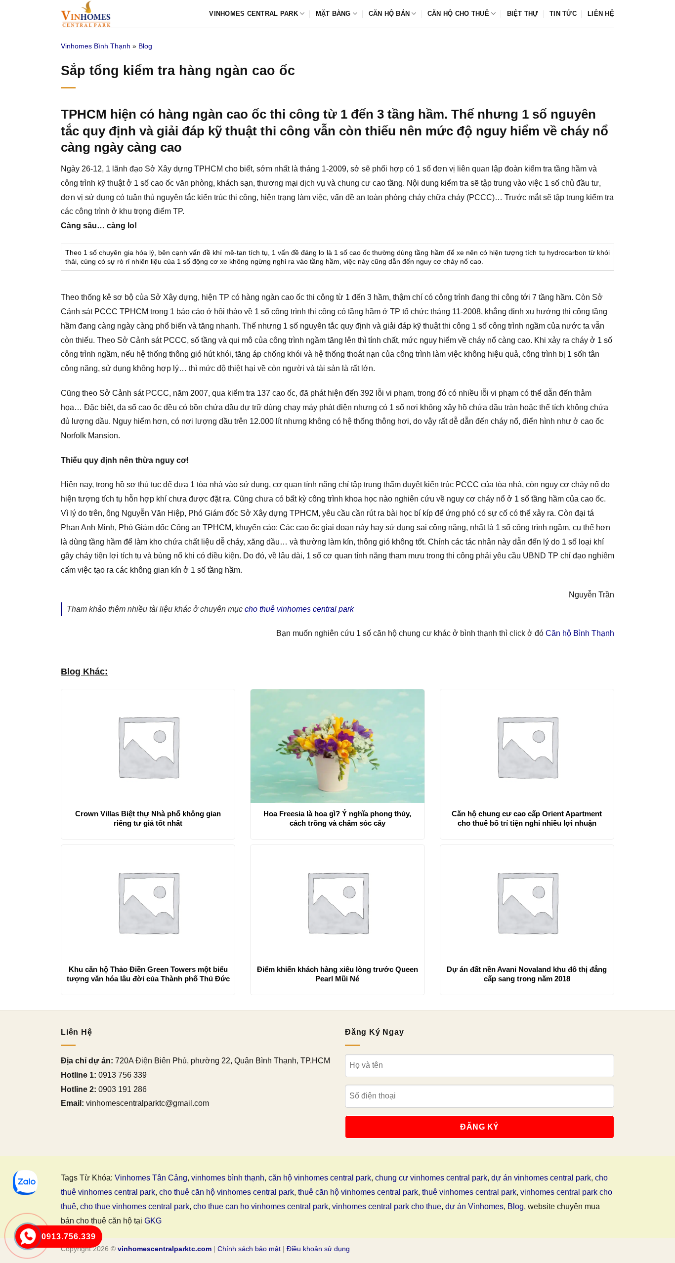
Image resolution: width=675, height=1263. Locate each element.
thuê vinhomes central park (469, 1192)
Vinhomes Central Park (253, 13)
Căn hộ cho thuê (458, 13)
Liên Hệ (601, 13)
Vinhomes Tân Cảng (151, 1178)
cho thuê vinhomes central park (299, 609)
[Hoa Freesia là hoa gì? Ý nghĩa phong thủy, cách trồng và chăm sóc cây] (337, 746)
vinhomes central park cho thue (386, 1206)
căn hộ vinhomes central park (319, 1178)
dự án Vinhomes (474, 1206)
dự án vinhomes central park (541, 1178)
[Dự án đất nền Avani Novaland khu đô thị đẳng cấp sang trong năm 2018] (527, 902)
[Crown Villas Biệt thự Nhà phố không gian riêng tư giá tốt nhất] (148, 746)
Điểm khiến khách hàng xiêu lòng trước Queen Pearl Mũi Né (337, 974)
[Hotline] (27, 1236)
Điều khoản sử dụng (318, 1249)
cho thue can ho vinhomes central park (260, 1206)
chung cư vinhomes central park (431, 1178)
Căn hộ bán (389, 13)
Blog (145, 46)
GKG (153, 1221)
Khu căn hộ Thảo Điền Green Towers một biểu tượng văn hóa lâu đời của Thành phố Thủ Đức (148, 974)
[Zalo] (25, 1182)
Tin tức (563, 13)
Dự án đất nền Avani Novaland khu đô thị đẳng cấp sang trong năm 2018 (527, 974)
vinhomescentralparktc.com (164, 1249)
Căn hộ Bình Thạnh (580, 633)
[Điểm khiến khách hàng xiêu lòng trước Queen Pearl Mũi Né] (337, 902)
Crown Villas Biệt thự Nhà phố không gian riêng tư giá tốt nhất (148, 818)
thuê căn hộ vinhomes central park (358, 1192)
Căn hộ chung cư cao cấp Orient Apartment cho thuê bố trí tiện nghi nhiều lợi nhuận (527, 818)
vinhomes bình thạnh (227, 1178)
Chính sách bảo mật (249, 1249)
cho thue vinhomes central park (134, 1206)
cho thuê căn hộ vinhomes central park (226, 1192)
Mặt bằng (333, 13)
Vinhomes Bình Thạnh (95, 46)
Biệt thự (523, 13)
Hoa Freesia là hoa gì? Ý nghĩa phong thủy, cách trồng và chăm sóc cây (337, 818)
